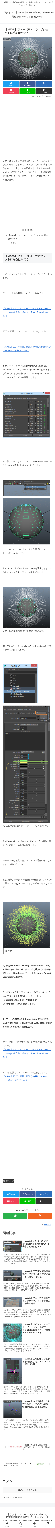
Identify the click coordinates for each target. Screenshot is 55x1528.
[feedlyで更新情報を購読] (15, 1216)
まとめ (13, 243)
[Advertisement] (27, 126)
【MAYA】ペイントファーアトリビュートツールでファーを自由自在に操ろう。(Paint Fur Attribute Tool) (27, 312)
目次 (24, 230)
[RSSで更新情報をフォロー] (40, 1216)
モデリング (10, 1181)
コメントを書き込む (27, 1490)
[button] (49, 734)
